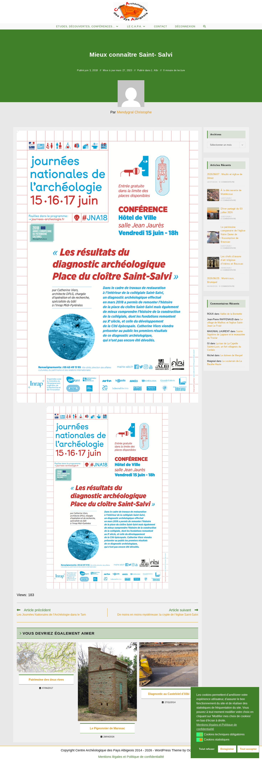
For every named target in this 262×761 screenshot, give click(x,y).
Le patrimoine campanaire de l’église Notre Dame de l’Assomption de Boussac (233, 234)
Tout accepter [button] (248, 748)
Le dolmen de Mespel (231, 355)
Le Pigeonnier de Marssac (107, 728)
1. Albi (154, 70)
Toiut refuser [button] (206, 748)
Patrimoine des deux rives (46, 679)
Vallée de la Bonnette (231, 313)
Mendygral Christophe (134, 112)
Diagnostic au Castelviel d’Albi (168, 693)
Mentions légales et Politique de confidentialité (131, 757)
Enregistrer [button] (227, 748)
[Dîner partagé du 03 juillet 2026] (213, 213)
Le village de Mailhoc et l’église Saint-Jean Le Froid (225, 322)
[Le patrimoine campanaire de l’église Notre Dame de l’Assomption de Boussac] (213, 237)
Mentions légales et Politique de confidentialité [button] (216, 727)
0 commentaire (227, 182)
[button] (199, 734)
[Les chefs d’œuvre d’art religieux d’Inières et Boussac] (213, 263)
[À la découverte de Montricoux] (213, 195)
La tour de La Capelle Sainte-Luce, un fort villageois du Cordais (224, 346)
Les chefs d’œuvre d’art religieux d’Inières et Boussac (232, 260)
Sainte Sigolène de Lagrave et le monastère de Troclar (226, 334)
